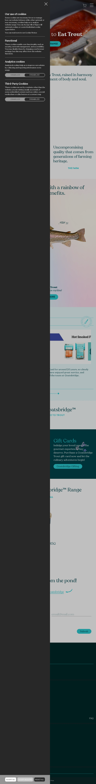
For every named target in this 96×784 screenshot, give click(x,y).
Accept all (10, 780)
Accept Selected (25, 780)
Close (46, 3)
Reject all (39, 780)
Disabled (35, 75)
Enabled (15, 75)
